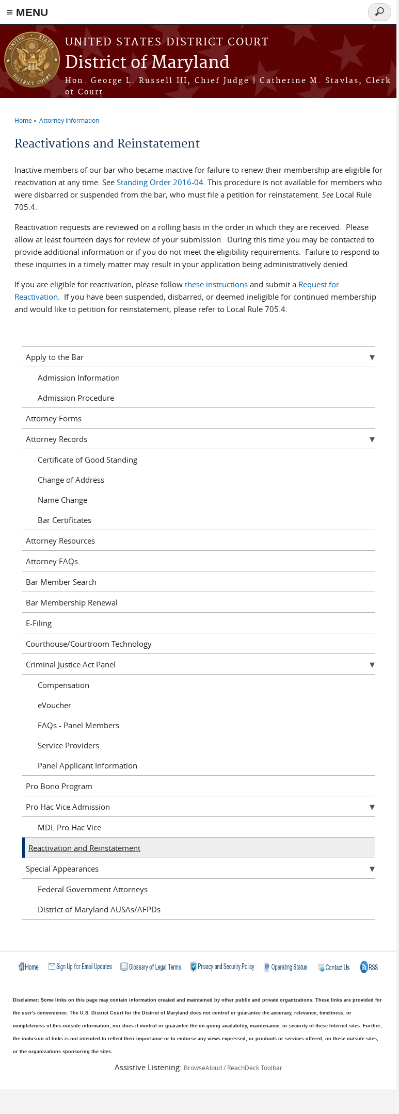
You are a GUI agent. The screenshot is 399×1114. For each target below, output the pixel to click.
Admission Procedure (76, 397)
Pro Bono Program (59, 786)
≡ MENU (27, 12)
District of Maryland (147, 63)
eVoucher (54, 705)
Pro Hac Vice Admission (68, 806)
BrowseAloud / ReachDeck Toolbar (233, 1067)
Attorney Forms (54, 418)
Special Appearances (62, 868)
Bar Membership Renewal (72, 602)
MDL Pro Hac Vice (69, 827)
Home (23, 120)
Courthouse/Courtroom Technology (89, 643)
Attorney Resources (60, 540)
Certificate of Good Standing (87, 459)
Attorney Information (69, 120)
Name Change (62, 500)
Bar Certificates (64, 520)
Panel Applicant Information (87, 765)
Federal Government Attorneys (93, 889)
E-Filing (39, 623)
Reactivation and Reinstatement (84, 848)
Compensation (63, 685)
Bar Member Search (61, 582)
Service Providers (68, 745)
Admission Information (79, 377)
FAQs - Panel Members (78, 725)
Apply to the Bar (55, 357)
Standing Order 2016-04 (160, 182)
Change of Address (71, 479)
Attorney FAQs (52, 561)
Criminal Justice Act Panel (71, 664)
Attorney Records (56, 439)
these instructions (216, 284)
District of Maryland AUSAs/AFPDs (99, 909)
